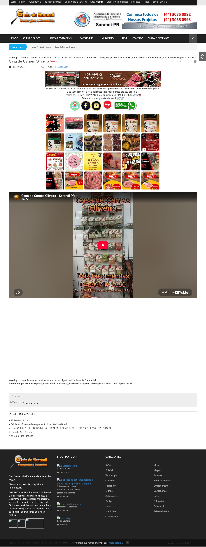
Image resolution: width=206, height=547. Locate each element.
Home (33, 47)
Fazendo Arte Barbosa (22, 432)
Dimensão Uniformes (67, 507)
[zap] (125, 105)
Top (202, 58)
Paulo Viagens (63, 521)
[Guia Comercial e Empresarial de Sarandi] (34, 17)
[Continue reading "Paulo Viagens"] (65, 518)
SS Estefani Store (19, 421)
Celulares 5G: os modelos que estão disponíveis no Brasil (39, 424)
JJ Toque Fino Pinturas (22, 436)
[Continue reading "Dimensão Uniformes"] (69, 504)
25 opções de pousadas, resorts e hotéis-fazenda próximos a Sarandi (68, 489)
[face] (91, 105)
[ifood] (107, 105)
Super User (63, 67)
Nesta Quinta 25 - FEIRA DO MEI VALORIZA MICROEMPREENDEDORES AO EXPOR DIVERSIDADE (61, 428)
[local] (75, 105)
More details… (116, 543)
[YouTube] (22, 523)
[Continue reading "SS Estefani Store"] (67, 466)
